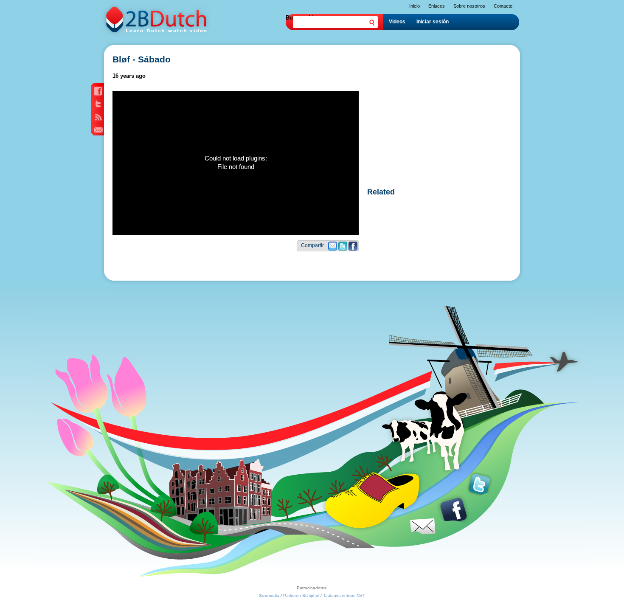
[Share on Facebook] (353, 248)
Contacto (503, 5)
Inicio (414, 5)
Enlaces (436, 5)
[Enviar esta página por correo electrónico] (332, 248)
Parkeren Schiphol (301, 595)
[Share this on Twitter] (342, 248)
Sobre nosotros (469, 5)
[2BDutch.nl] (155, 34)
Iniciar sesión (432, 22)
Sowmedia (269, 595)
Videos (397, 22)
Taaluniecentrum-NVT (344, 595)
